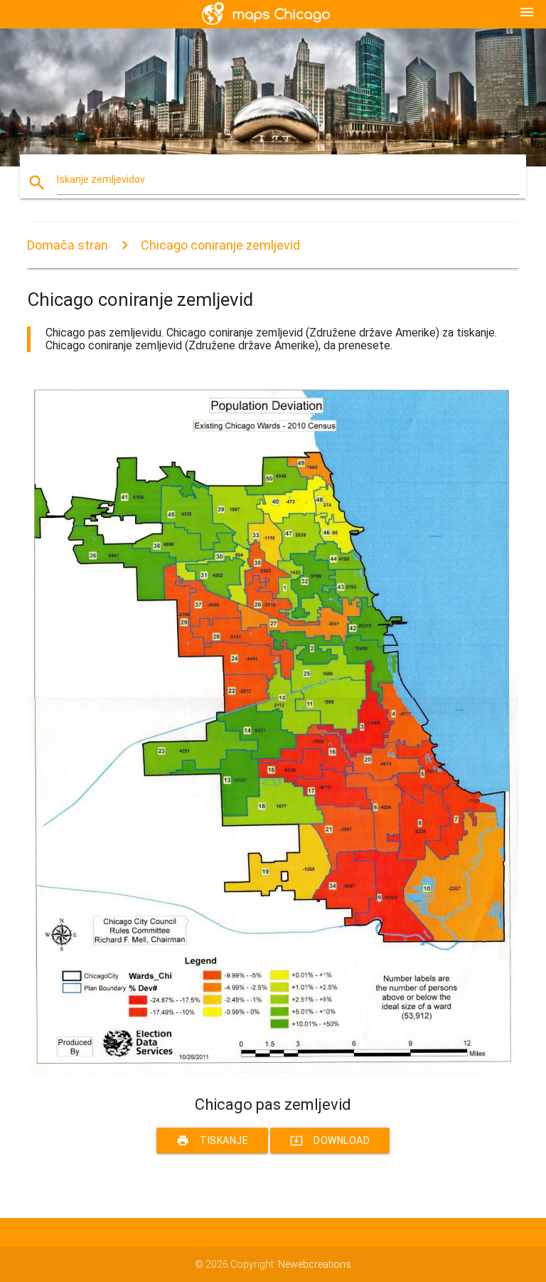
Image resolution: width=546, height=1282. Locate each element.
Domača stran (67, 245)
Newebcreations (314, 1264)
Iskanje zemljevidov (101, 179)
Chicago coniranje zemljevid (220, 245)
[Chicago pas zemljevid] (272, 1070)
